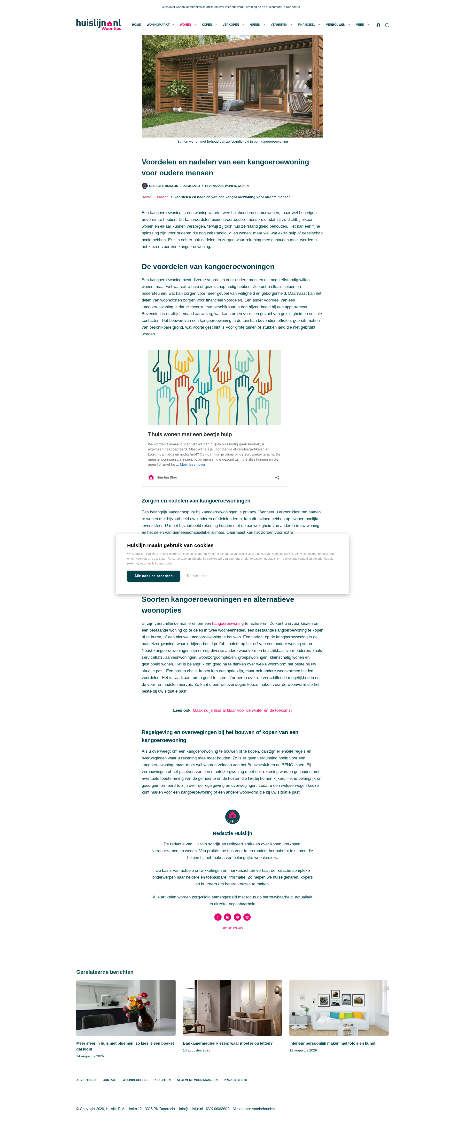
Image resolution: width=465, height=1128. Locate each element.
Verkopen (231, 24)
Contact (110, 1080)
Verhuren (279, 24)
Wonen (185, 24)
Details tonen (198, 576)
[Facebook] (378, 25)
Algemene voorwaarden (197, 1080)
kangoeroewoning (228, 623)
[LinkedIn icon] (227, 917)
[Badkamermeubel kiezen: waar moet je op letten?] (232, 1008)
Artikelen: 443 (232, 928)
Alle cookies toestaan (153, 576)
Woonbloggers (135, 1080)
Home (136, 24)
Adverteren (86, 1080)
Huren (255, 24)
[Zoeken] (387, 25)
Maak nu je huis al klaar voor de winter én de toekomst (242, 710)
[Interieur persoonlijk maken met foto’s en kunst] (339, 1008)
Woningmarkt (158, 24)
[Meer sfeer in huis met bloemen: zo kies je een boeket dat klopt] (126, 1008)
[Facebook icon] (218, 917)
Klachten (163, 1080)
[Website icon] (237, 917)
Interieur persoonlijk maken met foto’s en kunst (332, 1043)
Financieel (306, 24)
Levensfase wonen (220, 186)
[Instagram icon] (247, 917)
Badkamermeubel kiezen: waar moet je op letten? (228, 1043)
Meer (360, 24)
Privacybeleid (235, 1080)
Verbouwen (335, 24)
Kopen (207, 24)
